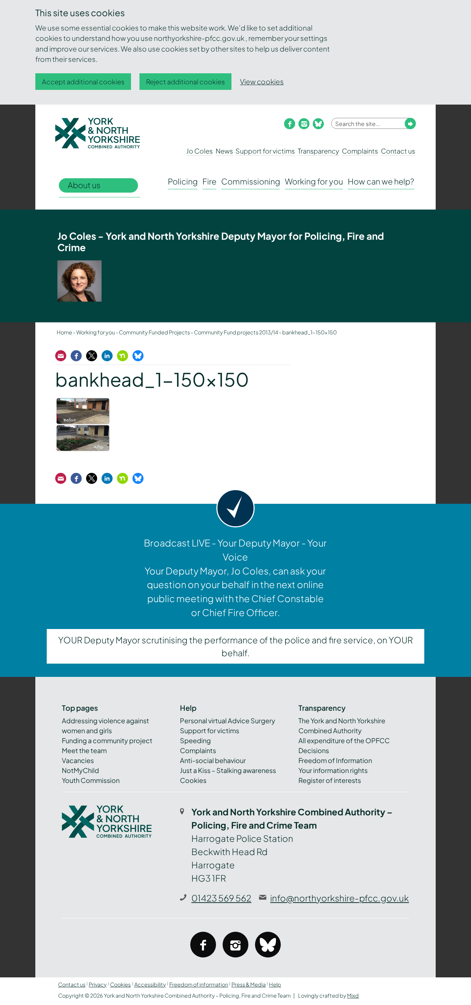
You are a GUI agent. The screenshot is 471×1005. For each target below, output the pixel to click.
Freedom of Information (335, 760)
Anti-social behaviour (213, 760)
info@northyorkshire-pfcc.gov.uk (339, 897)
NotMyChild (80, 770)
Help (275, 984)
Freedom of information (198, 984)
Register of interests (329, 780)
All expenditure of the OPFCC (344, 740)
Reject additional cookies (185, 81)
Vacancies (78, 760)
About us (84, 185)
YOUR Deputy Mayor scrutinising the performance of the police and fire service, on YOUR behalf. (235, 646)
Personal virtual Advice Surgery (227, 720)
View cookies (262, 81)
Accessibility (150, 984)
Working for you (314, 181)
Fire (209, 181)
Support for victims (265, 151)
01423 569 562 (221, 897)
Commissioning (250, 181)
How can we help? (381, 181)
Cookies (193, 780)
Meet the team (84, 750)
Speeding (195, 740)
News (224, 151)
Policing (183, 181)
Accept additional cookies (83, 81)
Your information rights (333, 770)
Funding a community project (107, 740)
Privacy (98, 984)
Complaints (360, 151)
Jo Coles (199, 151)
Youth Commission (91, 780)
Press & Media (248, 984)
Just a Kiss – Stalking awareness (228, 770)
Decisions (313, 750)
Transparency (318, 151)
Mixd (353, 995)
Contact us (398, 151)
